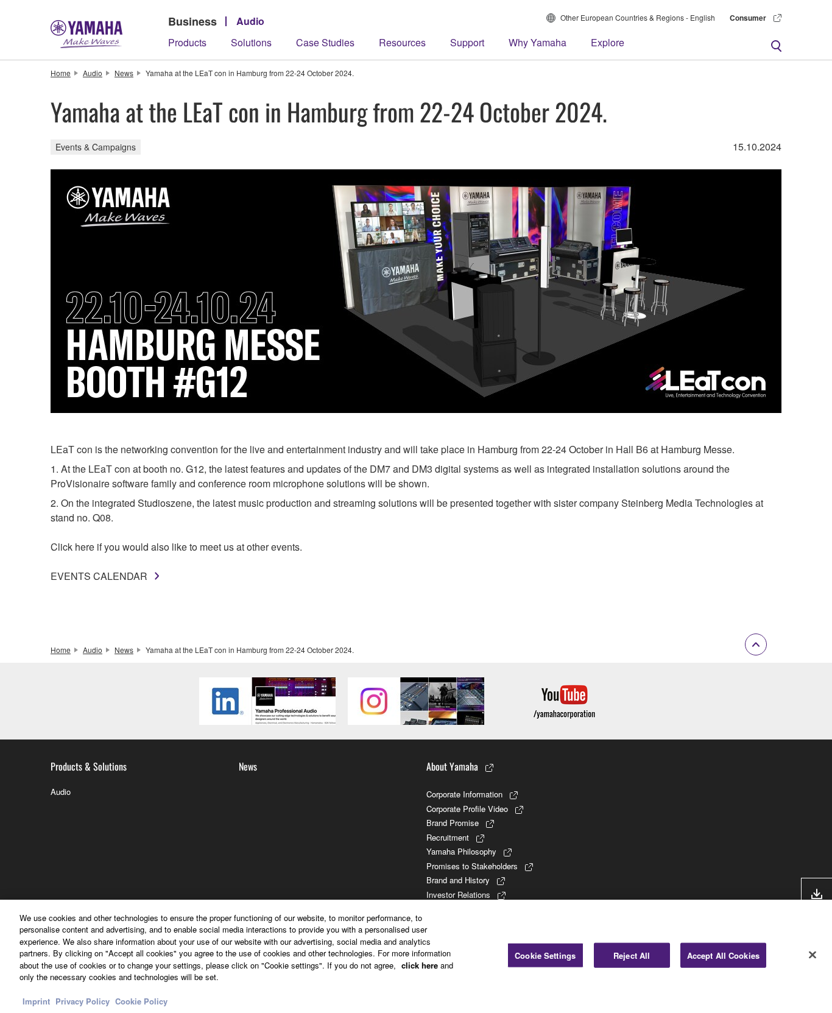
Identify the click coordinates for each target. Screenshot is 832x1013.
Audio (250, 21)
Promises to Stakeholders (472, 866)
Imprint (36, 1000)
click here (419, 965)
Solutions (251, 42)
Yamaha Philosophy (461, 851)
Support (467, 42)
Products (187, 42)
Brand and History (458, 880)
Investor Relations (458, 894)
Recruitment (447, 837)
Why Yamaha (537, 42)
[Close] (812, 954)
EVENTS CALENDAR (99, 576)
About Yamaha (452, 766)
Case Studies (325, 42)
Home (61, 73)
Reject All (631, 955)
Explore (607, 42)
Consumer (748, 17)
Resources (402, 42)
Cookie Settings (545, 955)
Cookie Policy (141, 1000)
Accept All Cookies (723, 955)
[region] (416, 956)
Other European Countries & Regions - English (637, 17)
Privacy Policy (82, 1000)
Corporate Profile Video (467, 808)
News (124, 73)
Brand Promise (452, 822)
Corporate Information (464, 794)
